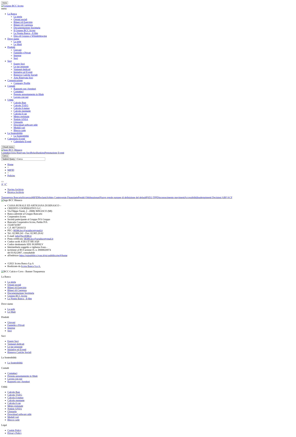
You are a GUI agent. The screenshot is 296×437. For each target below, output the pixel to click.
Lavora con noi (21, 97)
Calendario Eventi (16, 138)
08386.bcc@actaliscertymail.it (28, 230)
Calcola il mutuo (22, 108)
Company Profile (22, 83)
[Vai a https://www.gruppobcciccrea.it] (12, 5)
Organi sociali (20, 19)
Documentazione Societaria (27, 27)
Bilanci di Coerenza (23, 25)
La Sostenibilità (15, 133)
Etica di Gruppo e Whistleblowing (30, 36)
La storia (18, 16)
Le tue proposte (21, 66)
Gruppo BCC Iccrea (17, 296)
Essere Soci (19, 63)
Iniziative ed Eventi (23, 72)
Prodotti (11, 47)
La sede (17, 41)
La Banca (12, 13)
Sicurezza (27, 197)
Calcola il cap (20, 113)
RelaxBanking (38, 152)
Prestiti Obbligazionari (89, 197)
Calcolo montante (22, 111)
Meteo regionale (21, 116)
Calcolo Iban (20, 102)
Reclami (42, 197)
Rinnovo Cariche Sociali (25, 75)
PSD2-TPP (151, 197)
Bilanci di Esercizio (23, 22)
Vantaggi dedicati (22, 69)
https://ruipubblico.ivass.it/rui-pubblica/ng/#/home (43, 255)
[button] (148, 8)
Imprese (17, 55)
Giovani (17, 50)
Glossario (18, 122)
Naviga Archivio (15, 189)
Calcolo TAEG (21, 105)
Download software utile (26, 125)
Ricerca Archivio (15, 192)
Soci (16, 58)
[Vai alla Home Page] (11, 150)
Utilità (10, 100)
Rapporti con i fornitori (25, 88)
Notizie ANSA (21, 119)
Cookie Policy (14, 430)
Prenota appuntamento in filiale (29, 94)
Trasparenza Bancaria (11, 197)
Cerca (5, 156)
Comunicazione (15, 80)
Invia (4, 3)
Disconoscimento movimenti (171, 197)
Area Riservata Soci (23, 77)
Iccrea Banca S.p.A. (31, 266)
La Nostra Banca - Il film (26, 33)
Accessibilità (191, 197)
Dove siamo (13, 38)
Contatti (11, 86)
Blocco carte (20, 130)
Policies (11, 175)
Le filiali (18, 44)
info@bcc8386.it (23, 236)
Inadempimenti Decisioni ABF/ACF (214, 197)
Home (10, 164)
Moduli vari (19, 127)
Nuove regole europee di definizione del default (123, 197)
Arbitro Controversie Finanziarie (62, 197)
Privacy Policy (14, 433)
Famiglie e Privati (22, 52)
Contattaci (18, 91)
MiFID (10, 170)
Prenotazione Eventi (54, 152)
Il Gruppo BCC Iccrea (24, 30)
